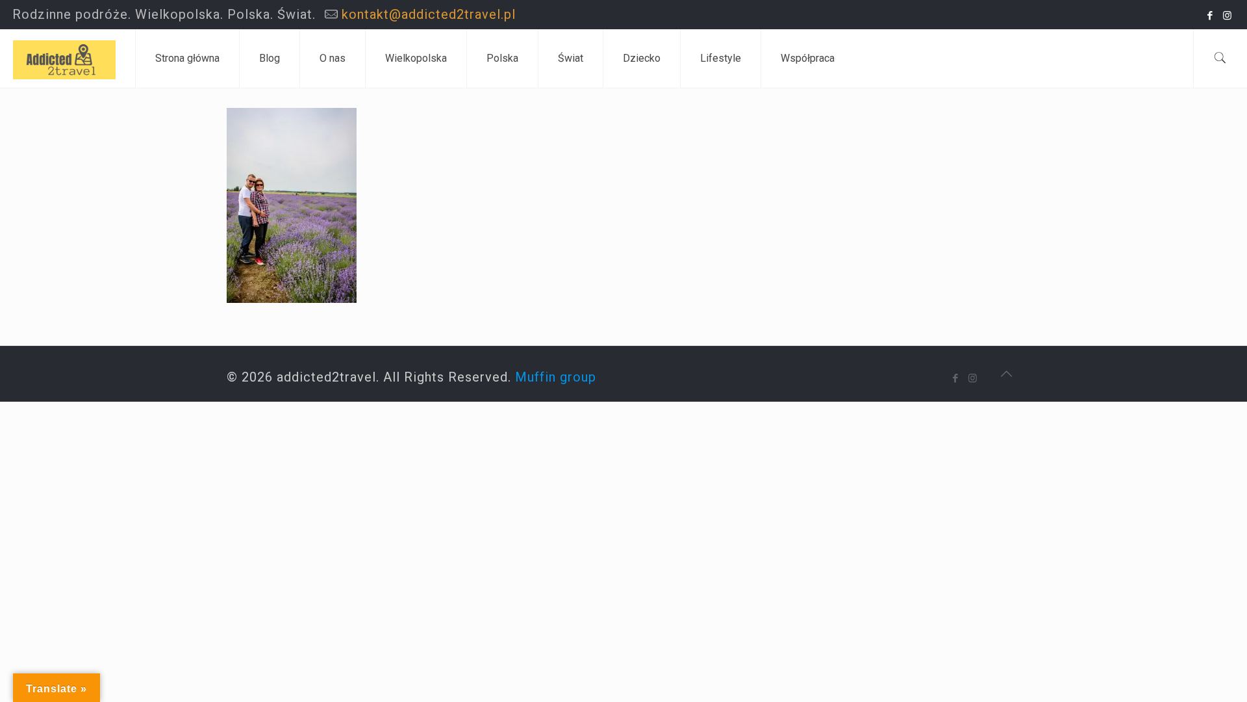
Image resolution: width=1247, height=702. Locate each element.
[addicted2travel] (64, 58)
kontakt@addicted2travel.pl (429, 14)
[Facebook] (1210, 15)
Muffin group (555, 377)
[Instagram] (1228, 15)
